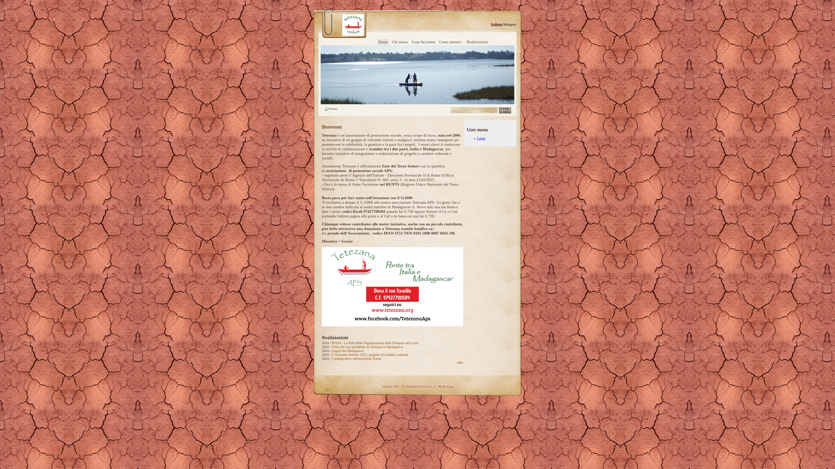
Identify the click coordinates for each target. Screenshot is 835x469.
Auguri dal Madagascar (347, 351)
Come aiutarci (450, 42)
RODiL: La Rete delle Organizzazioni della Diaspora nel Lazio (375, 343)
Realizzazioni (477, 42)
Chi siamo (400, 42)
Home (383, 42)
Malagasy (509, 24)
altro (460, 362)
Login (481, 138)
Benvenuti (332, 126)
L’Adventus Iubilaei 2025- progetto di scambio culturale (370, 355)
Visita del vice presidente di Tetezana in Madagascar (367, 347)
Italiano (496, 24)
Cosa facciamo (423, 42)
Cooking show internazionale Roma (356, 358)
